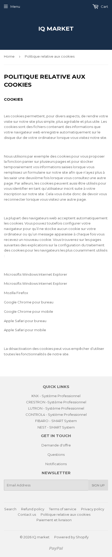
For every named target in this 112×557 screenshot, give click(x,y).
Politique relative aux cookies (65, 514)
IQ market (56, 28)
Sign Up (98, 485)
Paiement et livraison (54, 520)
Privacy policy (92, 509)
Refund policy (32, 509)
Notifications (56, 464)
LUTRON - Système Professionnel (56, 408)
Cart (104, 6)
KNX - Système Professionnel (56, 396)
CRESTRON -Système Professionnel (56, 402)
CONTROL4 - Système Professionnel (56, 414)
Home (9, 56)
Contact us (27, 514)
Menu (15, 6)
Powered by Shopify (71, 537)
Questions (56, 454)
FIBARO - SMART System (56, 421)
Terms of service (62, 509)
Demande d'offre (56, 445)
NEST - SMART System (56, 427)
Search (10, 509)
